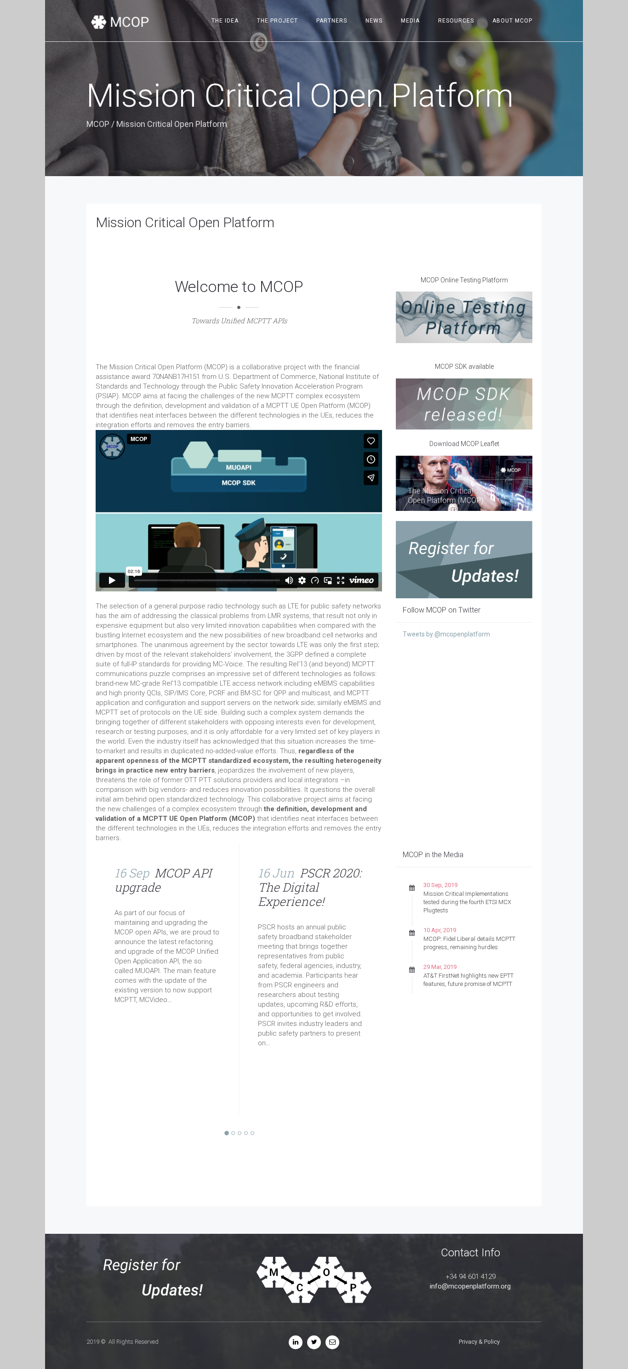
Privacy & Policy (479, 1341)
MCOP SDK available (464, 366)
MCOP (97, 124)
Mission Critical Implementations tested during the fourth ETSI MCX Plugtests (467, 902)
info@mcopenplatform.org (470, 1286)
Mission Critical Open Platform (185, 222)
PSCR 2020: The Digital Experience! (309, 887)
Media (410, 20)
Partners (331, 20)
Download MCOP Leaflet (464, 443)
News (374, 20)
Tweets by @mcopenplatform (446, 634)
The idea (225, 20)
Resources (456, 20)
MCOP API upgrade (162, 880)
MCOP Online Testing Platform (464, 280)
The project (277, 20)
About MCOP (512, 20)
